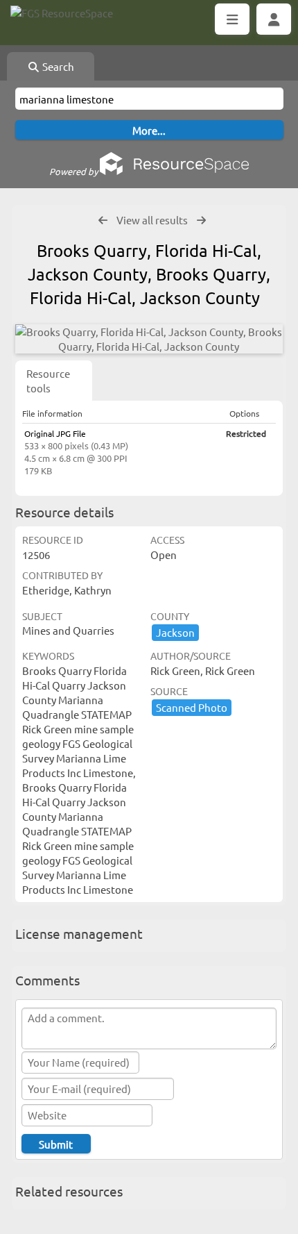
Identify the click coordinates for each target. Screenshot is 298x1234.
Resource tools (48, 380)
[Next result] (201, 220)
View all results (152, 219)
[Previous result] (103, 220)
